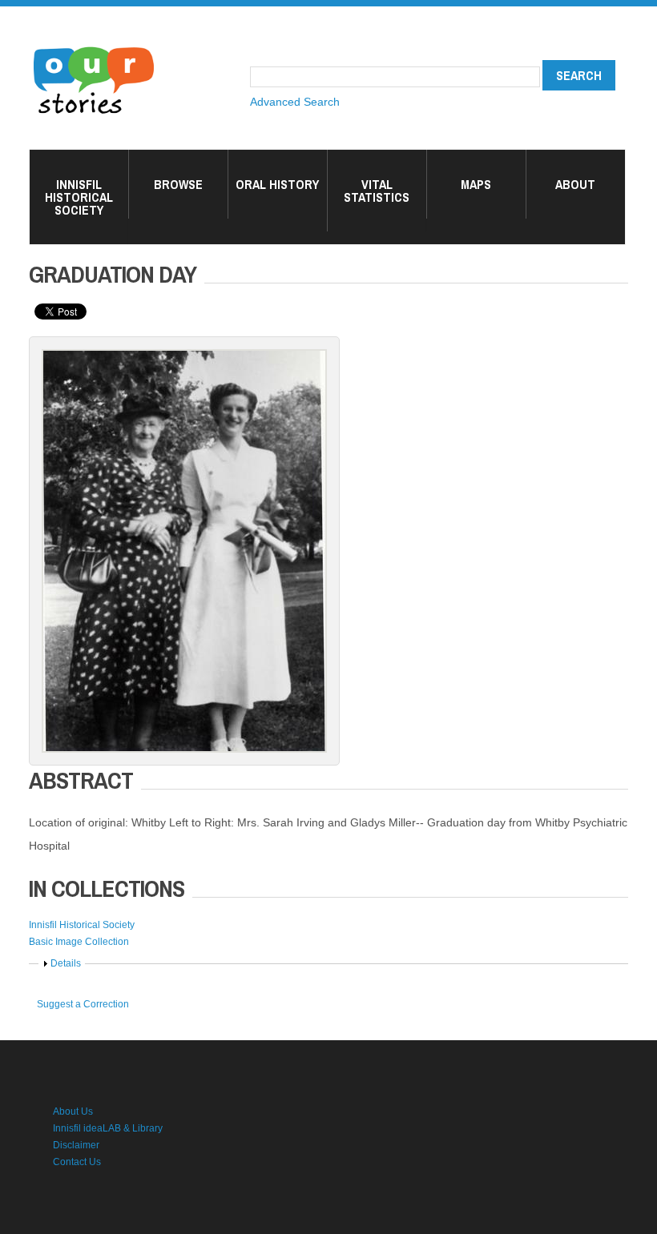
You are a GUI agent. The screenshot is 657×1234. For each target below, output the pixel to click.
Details (65, 963)
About (575, 184)
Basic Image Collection (79, 941)
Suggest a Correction (83, 1004)
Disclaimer (76, 1145)
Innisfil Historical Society (79, 197)
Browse (178, 184)
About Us (73, 1111)
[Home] (94, 48)
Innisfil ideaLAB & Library (108, 1128)
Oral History (277, 184)
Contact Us (77, 1162)
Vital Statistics (376, 190)
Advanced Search (295, 101)
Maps (476, 184)
